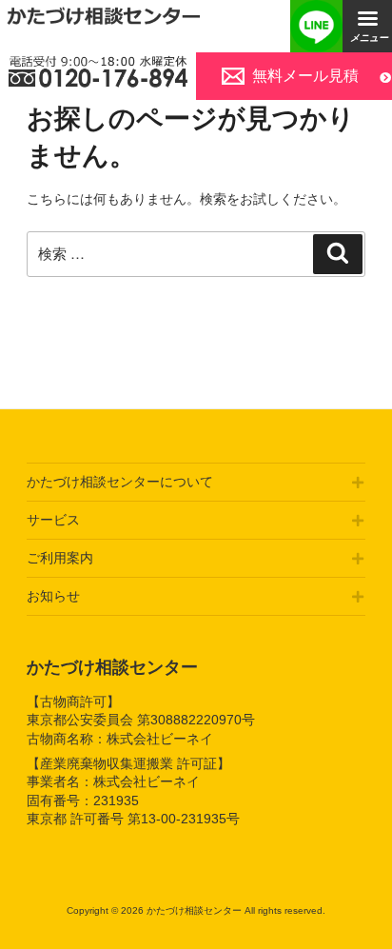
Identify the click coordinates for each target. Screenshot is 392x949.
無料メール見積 (305, 76)
